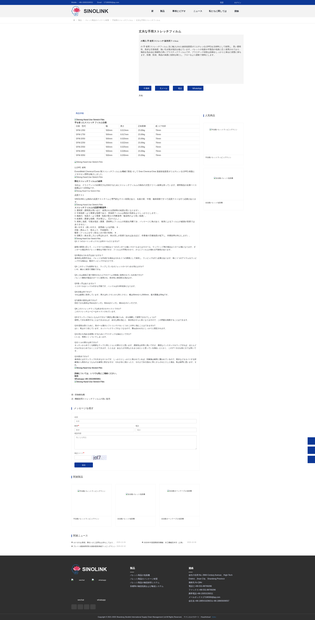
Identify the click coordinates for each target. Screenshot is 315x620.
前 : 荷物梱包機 (78, 395)
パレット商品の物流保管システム (145, 582)
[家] (83, 11)
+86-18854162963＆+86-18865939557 (212, 601)
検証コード (78, 453)
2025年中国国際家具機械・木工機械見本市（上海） (164, 542)
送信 (83, 465)
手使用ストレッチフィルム (122, 20)
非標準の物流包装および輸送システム (147, 586)
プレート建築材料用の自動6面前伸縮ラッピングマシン (94, 546)
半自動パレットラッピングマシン (86, 519)
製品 (80, 20)
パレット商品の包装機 (140, 575)
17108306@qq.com (108, 2)
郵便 (76, 426)
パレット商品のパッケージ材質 (97, 20)
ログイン (237, 3)
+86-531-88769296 (203, 586)
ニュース (197, 11)
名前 (76, 417)
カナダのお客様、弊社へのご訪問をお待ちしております (94, 542)
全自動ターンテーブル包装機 (172, 519)
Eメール (163, 88)
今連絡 (146, 88)
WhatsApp (197, 88)
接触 (236, 11)
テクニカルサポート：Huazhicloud (197, 617)
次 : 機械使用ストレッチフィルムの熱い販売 (90, 399)
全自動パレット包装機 (126, 519)
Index (214, 617)
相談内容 (77, 433)
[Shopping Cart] (231, 2)
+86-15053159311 (82, 2)
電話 (180, 88)
